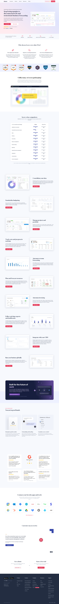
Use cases (11, 1)
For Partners (34, 582)
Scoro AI (20, 1)
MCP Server (18, 584)
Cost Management (27, 584)
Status (18, 585)
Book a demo (36, 186)
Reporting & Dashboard (28, 587)
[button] (50, 552)
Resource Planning (27, 585)
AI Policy (49, 593)
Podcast (41, 582)
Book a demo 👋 (47, 1)
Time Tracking (27, 589)
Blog (41, 580)
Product (16, 1)
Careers (36, 587)
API (17, 582)
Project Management (28, 580)
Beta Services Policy (51, 595)
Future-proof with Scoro (14, 394)
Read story (9, 545)
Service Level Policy (51, 590)
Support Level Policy (51, 588)
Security (49, 584)
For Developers (35, 584)
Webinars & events (35, 585)
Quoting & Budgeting (28, 582)
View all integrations (29, 515)
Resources (24, 1)
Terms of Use (50, 580)
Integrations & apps (19, 580)
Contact (34, 580)
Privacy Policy (50, 582)
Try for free (53, 1)
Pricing (29, 1)
